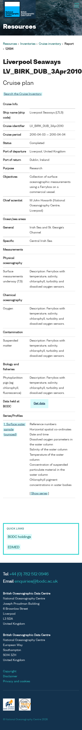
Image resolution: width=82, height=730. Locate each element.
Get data (39, 403)
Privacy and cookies (16, 681)
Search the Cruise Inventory (23, 94)
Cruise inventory (50, 44)
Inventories (27, 44)
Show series (39, 493)
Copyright (9, 671)
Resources (10, 44)
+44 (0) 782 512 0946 (29, 574)
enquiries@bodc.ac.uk (36, 582)
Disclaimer (10, 676)
